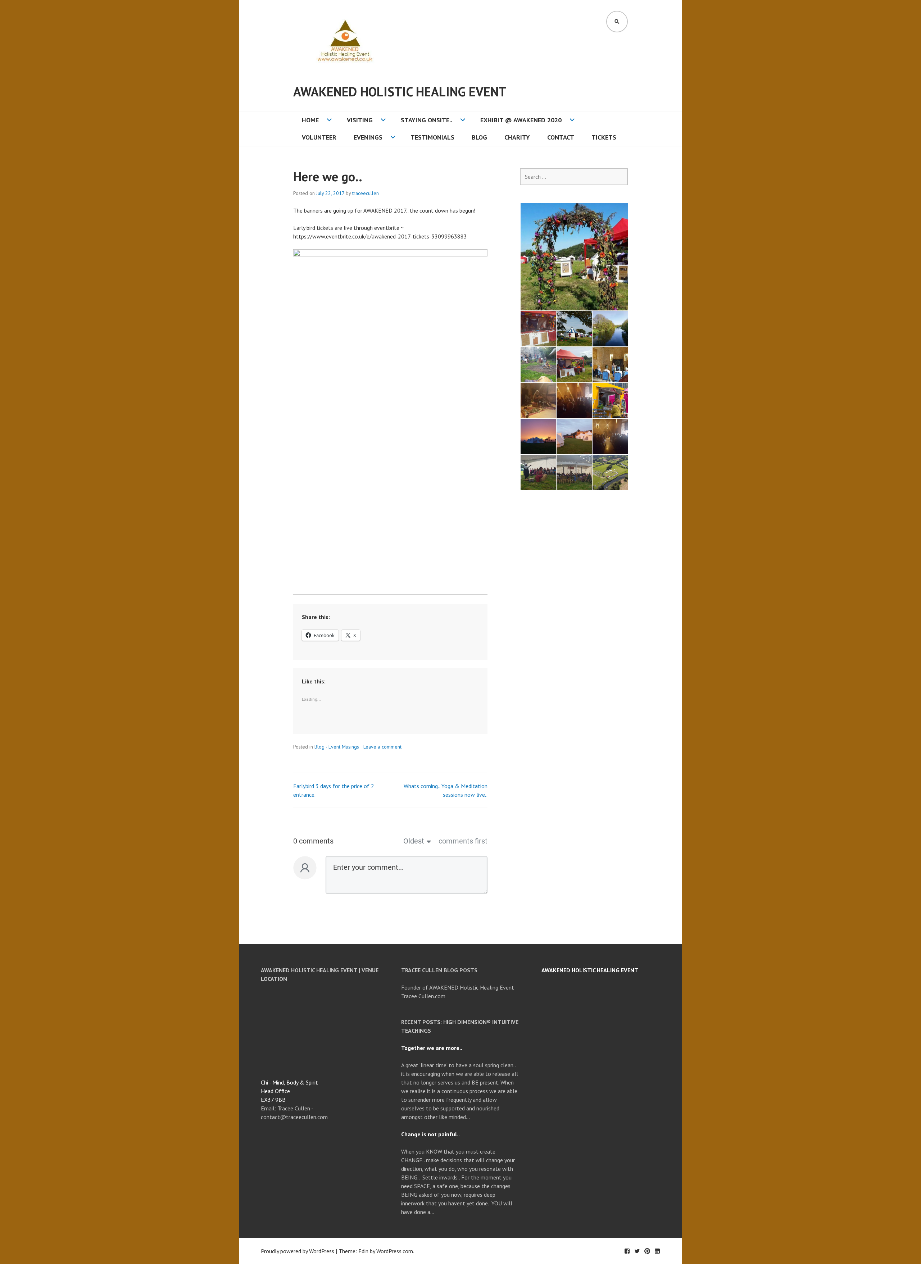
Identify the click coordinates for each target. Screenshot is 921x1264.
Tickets (603, 137)
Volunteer (319, 137)
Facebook (627, 1251)
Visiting (360, 120)
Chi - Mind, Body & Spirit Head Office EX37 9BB (289, 1091)
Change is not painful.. (430, 1134)
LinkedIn (657, 1251)
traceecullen (365, 193)
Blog (479, 137)
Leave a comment (382, 747)
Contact (560, 137)
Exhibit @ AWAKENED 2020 (521, 120)
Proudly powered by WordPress (297, 1251)
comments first (463, 841)
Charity (517, 137)
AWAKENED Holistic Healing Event (400, 91)
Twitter (637, 1251)
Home (310, 120)
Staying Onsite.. (426, 120)
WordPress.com (394, 1251)
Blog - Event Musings (336, 747)
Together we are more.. (431, 1047)
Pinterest (647, 1251)
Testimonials (432, 137)
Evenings (368, 137)
